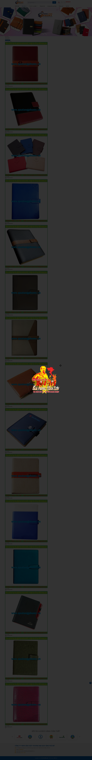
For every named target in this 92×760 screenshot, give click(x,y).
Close (60, 365)
